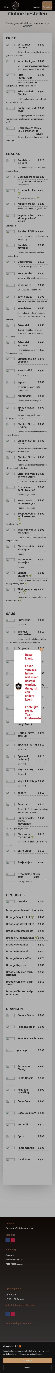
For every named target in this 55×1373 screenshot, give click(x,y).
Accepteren (27, 1360)
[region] (27, 1357)
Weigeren (27, 1367)
